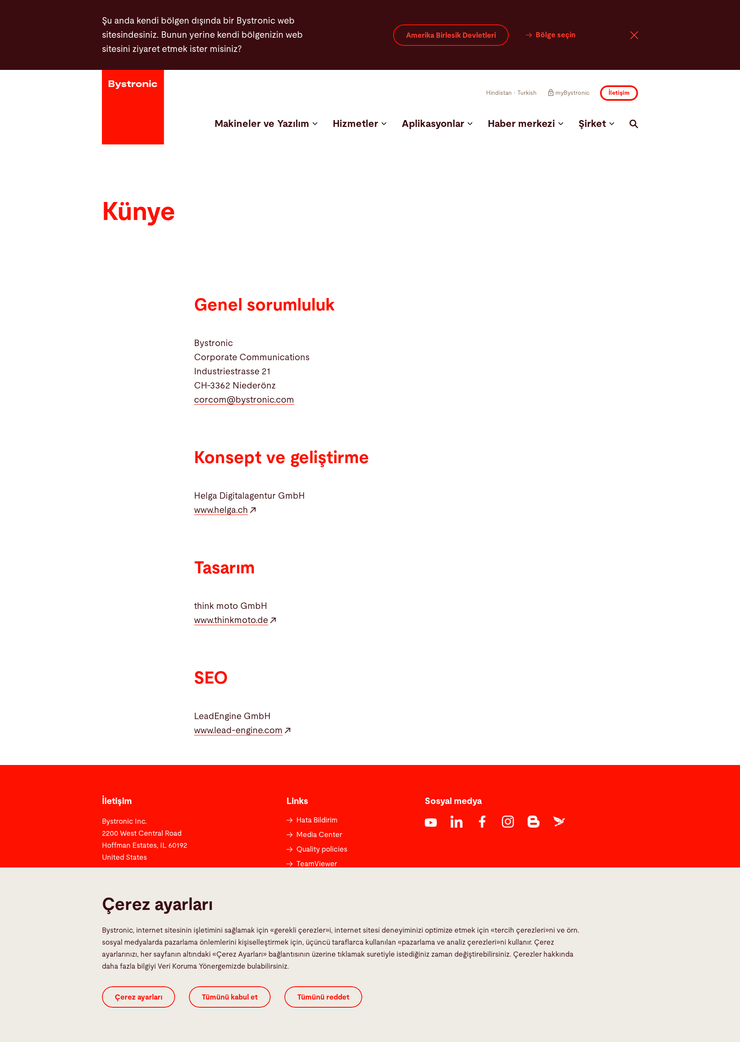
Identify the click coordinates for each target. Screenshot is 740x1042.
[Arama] (634, 124)
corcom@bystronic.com (244, 399)
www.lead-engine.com (238, 730)
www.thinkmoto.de (231, 620)
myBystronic (572, 93)
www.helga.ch (221, 510)
